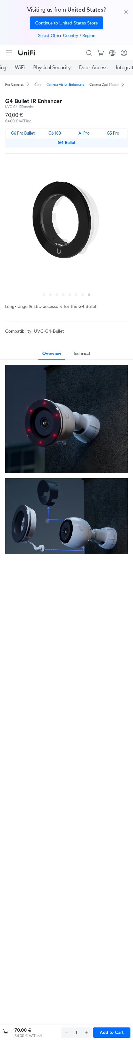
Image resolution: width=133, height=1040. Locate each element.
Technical (81, 353)
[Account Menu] (124, 53)
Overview (51, 353)
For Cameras (14, 84)
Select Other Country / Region (66, 35)
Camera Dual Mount (104, 84)
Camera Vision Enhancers (65, 84)
